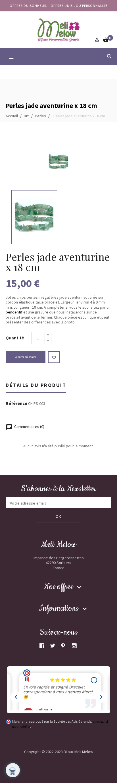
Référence (16, 403)
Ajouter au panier (25, 357)
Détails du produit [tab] (36, 385)
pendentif (14, 312)
